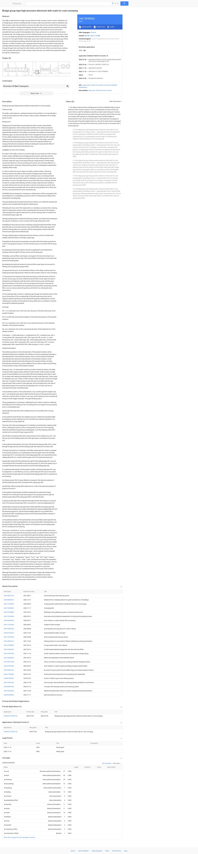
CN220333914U (9, 686)
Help (125, 851)
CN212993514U (9, 670)
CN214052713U (9, 596)
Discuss (109, 90)
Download (107, 763)
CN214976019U (9, 691)
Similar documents (97, 85)
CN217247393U (9, 604)
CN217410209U (9, 616)
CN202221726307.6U (11, 716)
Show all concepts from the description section (19, 837)
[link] (6, 771)
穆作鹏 (87, 36)
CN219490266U (9, 629)
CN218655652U (9, 620)
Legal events (86, 85)
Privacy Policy (116, 851)
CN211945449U (9, 608)
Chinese (93, 32)
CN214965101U (9, 641)
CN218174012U (9, 633)
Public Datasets (97, 851)
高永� (97, 36)
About (73, 851)
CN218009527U (9, 600)
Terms (107, 851)
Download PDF (86, 27)
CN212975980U (9, 612)
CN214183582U (9, 645)
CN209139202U (9, 678)
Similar (111, 27)
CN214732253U (9, 653)
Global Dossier (101, 90)
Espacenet (91, 90)
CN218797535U (9, 666)
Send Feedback (83, 851)
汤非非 (92, 36)
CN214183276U (9, 649)
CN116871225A (9, 662)
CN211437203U (9, 637)
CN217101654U (9, 624)
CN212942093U (9, 658)
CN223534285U (9, 695)
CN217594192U (9, 682)
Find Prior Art (100, 27)
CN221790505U (9, 674)
